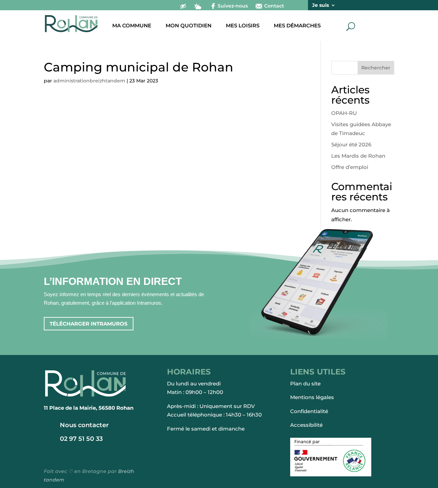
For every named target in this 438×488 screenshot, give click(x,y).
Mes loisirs (242, 26)
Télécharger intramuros (89, 323)
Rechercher (375, 68)
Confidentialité (309, 411)
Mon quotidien (188, 26)
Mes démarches (297, 26)
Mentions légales (312, 397)
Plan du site (305, 383)
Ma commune (131, 26)
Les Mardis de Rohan (358, 156)
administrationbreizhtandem (89, 81)
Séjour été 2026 (351, 144)
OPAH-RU (344, 113)
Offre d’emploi (349, 167)
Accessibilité (306, 425)
